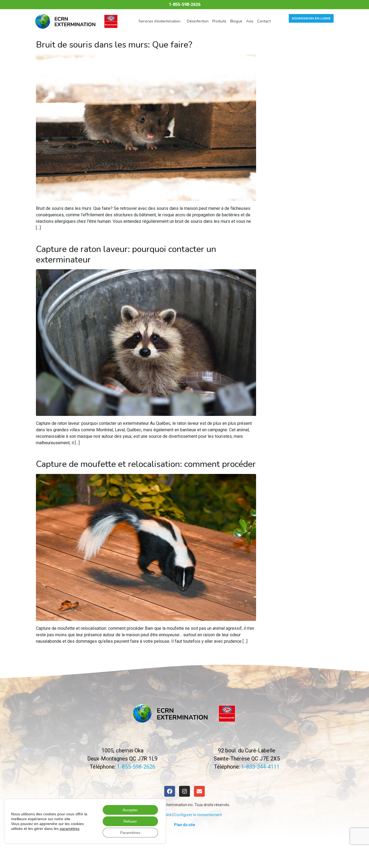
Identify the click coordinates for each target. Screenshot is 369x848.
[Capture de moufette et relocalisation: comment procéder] (146, 547)
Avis (249, 21)
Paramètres (130, 832)
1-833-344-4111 (260, 766)
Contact (264, 21)
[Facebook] (169, 791)
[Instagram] (184, 791)
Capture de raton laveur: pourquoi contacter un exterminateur (126, 254)
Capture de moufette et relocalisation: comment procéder (146, 464)
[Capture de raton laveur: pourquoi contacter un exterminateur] (146, 342)
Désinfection (198, 21)
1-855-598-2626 (184, 4)
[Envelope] (199, 791)
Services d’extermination (159, 21)
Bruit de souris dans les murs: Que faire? (114, 45)
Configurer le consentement (198, 815)
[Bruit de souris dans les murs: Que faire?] (146, 127)
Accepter (130, 810)
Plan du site (184, 825)
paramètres (69, 828)
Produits (219, 21)
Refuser (130, 821)
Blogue (236, 21)
